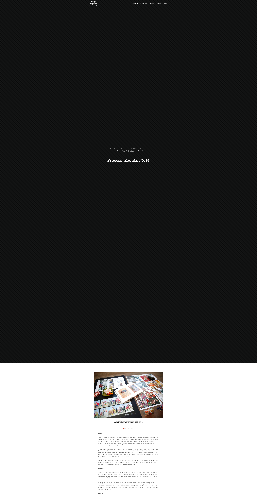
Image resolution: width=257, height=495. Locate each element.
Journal (159, 3)
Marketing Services (129, 150)
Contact (165, 3)
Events (134, 149)
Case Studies (143, 3)
